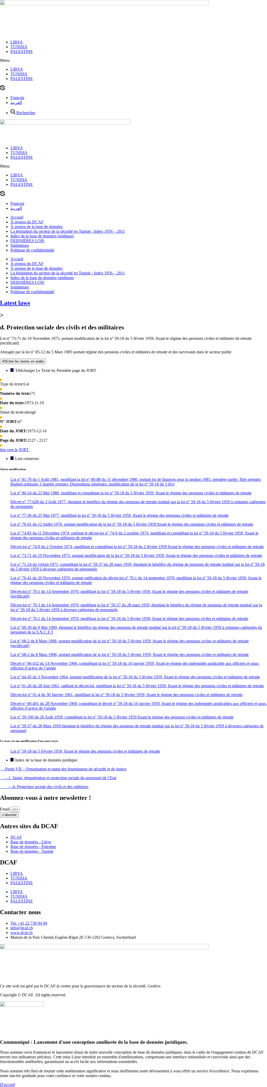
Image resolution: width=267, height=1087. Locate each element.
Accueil (16, 217)
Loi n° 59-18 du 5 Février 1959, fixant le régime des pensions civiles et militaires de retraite (85, 751)
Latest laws (15, 302)
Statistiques (19, 245)
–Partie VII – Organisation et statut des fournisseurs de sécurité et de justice (63, 769)
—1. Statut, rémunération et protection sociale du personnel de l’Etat (58, 778)
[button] (133, 60)
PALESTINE (21, 51)
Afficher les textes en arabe (23, 361)
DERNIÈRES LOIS (27, 240)
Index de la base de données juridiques (42, 236)
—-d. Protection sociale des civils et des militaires (44, 786)
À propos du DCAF (27, 222)
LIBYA (16, 42)
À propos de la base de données (36, 226)
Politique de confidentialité (32, 250)
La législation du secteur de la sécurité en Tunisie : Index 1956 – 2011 (67, 231)
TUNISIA (18, 47)
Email (5, 809)
